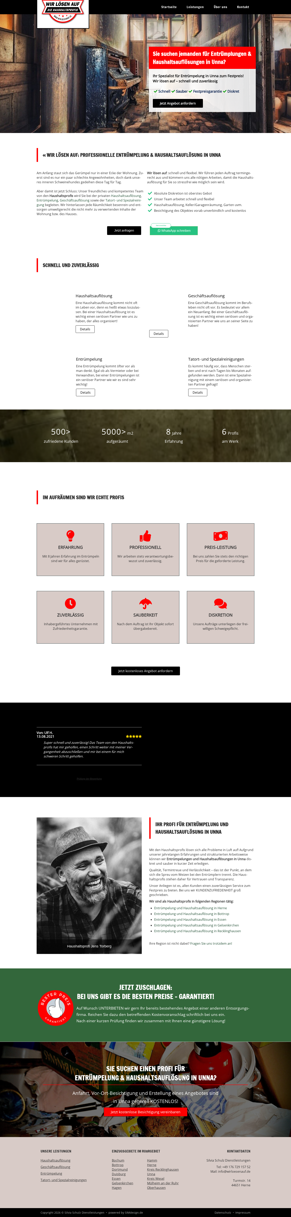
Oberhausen (156, 1188)
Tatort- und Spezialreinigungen (64, 1180)
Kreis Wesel (155, 1178)
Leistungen (195, 7)
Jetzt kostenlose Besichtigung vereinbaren (145, 1112)
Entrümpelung (47, 200)
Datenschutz (223, 1212)
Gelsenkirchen (122, 1183)
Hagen (117, 1188)
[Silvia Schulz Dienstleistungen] (63, 14)
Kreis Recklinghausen (163, 1169)
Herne (151, 1165)
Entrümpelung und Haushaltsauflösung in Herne (190, 908)
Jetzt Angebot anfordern (178, 103)
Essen (116, 1178)
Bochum (118, 1160)
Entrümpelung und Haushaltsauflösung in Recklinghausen (197, 931)
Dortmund (120, 1169)
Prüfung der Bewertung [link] (89, 778)
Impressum (242, 1212)
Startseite (169, 7)
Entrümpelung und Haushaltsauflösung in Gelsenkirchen (196, 925)
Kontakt (243, 7)
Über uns (220, 7)
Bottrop (118, 1165)
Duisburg (119, 1174)
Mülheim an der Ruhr (163, 1183)
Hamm (152, 1160)
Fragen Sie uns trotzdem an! (211, 943)
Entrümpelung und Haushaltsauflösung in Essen (190, 919)
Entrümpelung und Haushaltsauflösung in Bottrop (191, 914)
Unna (151, 1174)
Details (85, 329)
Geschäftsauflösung (74, 200)
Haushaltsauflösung (126, 196)
